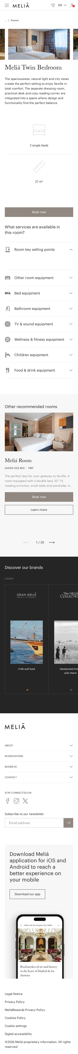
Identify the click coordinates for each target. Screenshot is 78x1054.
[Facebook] (7, 801)
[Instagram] (16, 801)
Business (11, 766)
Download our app (27, 894)
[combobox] (62, 5)
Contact (11, 777)
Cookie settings (16, 1026)
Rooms (15, 20)
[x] (25, 801)
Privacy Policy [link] (15, 1002)
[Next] (52, 542)
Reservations (14, 756)
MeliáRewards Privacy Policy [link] (25, 1010)
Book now (39, 212)
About (9, 745)
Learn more (39, 510)
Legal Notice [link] (14, 994)
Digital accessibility (18, 1034)
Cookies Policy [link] (15, 1018)
